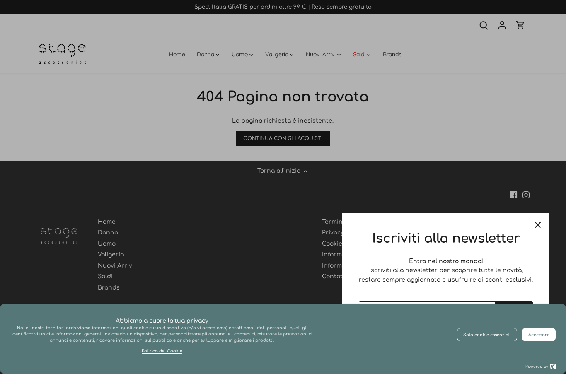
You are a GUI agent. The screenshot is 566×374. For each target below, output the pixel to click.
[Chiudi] (538, 225)
